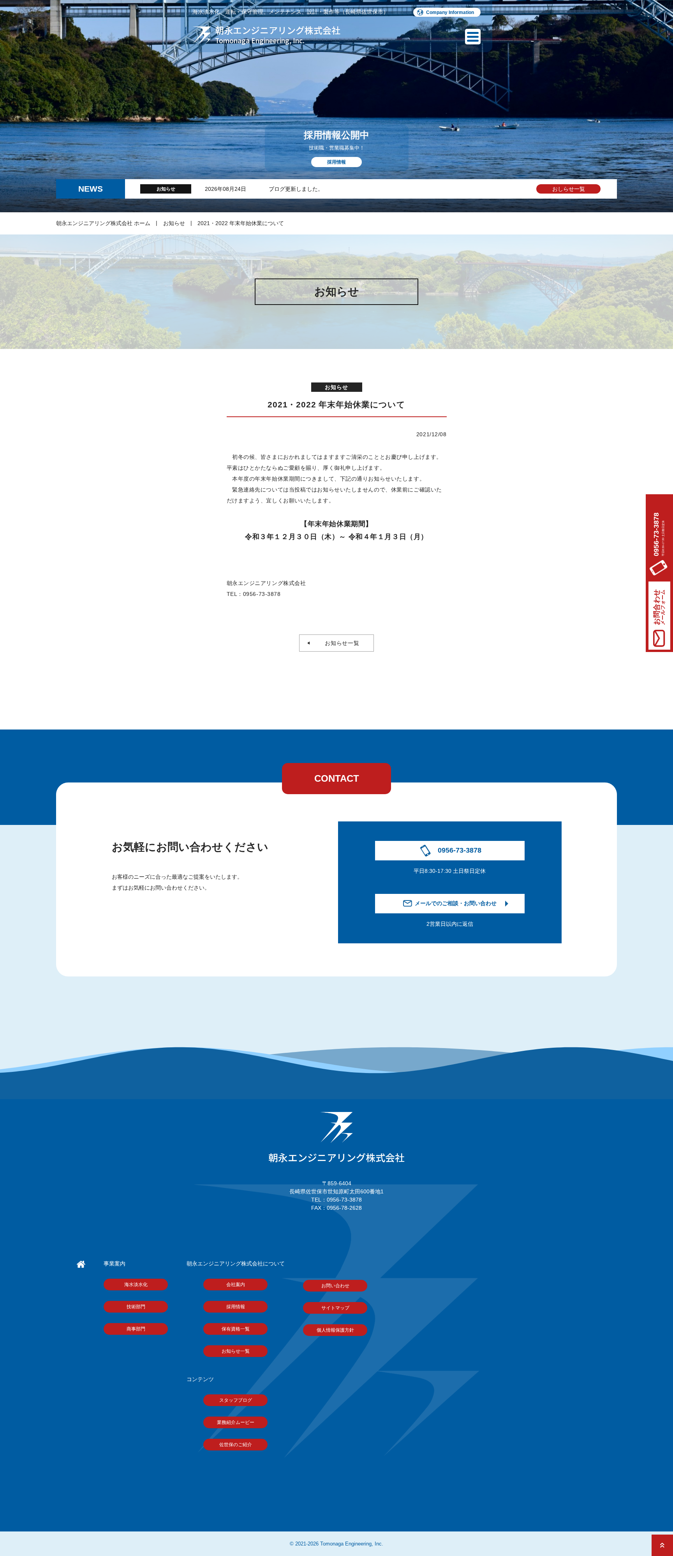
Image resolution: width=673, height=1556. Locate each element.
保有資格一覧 (236, 1329)
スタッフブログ (235, 1400)
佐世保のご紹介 (235, 1444)
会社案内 (235, 1284)
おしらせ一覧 (568, 189)
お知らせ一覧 (339, 643)
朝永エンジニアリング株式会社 (336, 1157)
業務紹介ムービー (235, 1422)
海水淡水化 (136, 1284)
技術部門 (136, 1306)
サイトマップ (335, 1308)
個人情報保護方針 (335, 1330)
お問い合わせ (335, 1285)
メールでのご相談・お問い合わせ (456, 903)
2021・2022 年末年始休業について (240, 223)
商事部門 (136, 1329)
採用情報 (235, 1306)
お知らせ (174, 223)
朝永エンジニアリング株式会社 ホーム (103, 223)
